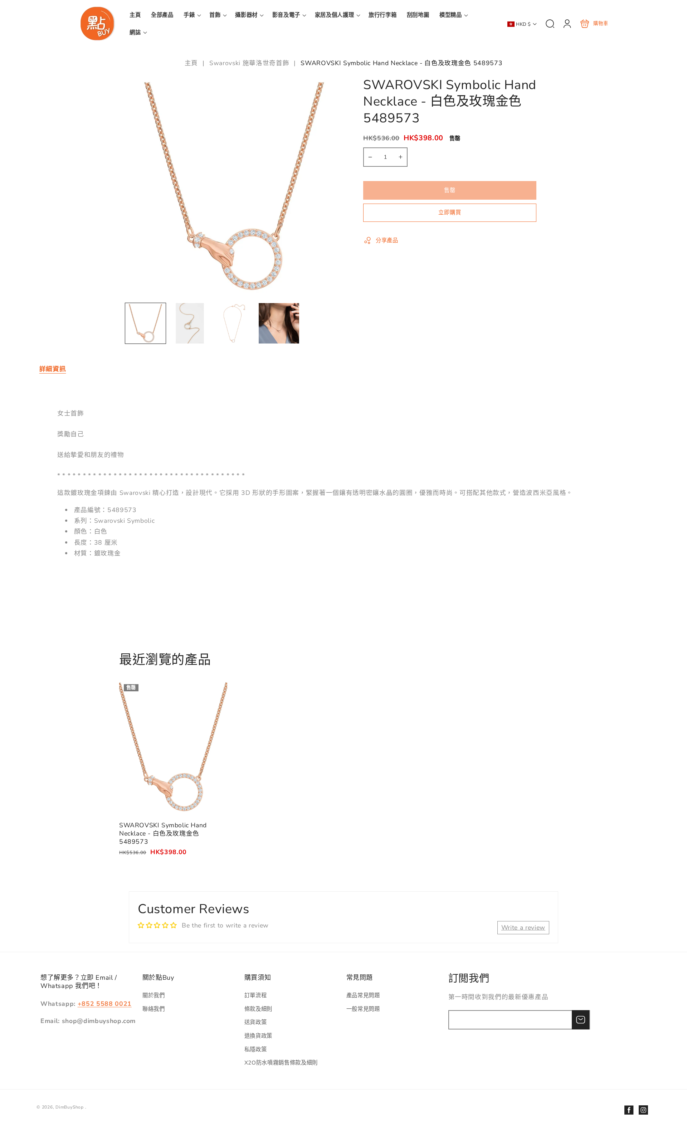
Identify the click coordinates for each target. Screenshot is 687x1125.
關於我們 (153, 995)
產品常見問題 (363, 995)
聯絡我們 (153, 1009)
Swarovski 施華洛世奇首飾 (249, 63)
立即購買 (449, 212)
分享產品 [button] (387, 240)
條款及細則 (258, 1009)
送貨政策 (255, 1022)
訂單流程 (255, 995)
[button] (191, 15)
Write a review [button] (523, 927)
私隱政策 (255, 1049)
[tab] (52, 369)
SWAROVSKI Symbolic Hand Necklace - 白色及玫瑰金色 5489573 (173, 746)
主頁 (192, 63)
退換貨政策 (258, 1035)
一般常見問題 (363, 1009)
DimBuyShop (69, 1107)
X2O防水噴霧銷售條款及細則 (281, 1062)
